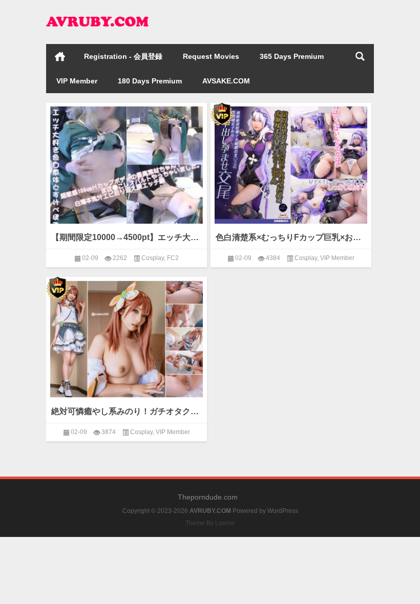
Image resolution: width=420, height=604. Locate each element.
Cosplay (152, 258)
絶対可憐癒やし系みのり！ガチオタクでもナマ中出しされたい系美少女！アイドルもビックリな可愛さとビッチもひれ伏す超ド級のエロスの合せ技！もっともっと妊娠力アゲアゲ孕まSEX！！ (126, 411)
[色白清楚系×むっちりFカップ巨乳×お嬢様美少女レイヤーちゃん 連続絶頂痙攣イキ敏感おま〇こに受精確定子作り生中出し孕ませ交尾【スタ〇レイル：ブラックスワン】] (291, 163)
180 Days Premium (150, 81)
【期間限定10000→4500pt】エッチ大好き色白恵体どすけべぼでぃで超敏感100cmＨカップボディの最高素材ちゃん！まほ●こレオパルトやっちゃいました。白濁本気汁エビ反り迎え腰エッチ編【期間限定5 (126, 237)
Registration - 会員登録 (123, 56)
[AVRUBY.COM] (97, 13)
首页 (60, 56)
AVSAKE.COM (226, 81)
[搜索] (360, 56)
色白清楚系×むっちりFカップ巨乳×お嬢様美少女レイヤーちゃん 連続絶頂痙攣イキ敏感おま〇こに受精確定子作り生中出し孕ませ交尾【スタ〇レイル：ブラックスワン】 (291, 237)
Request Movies (211, 56)
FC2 (173, 258)
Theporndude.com (208, 497)
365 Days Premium (292, 56)
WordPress (282, 510)
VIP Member (76, 81)
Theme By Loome (210, 523)
